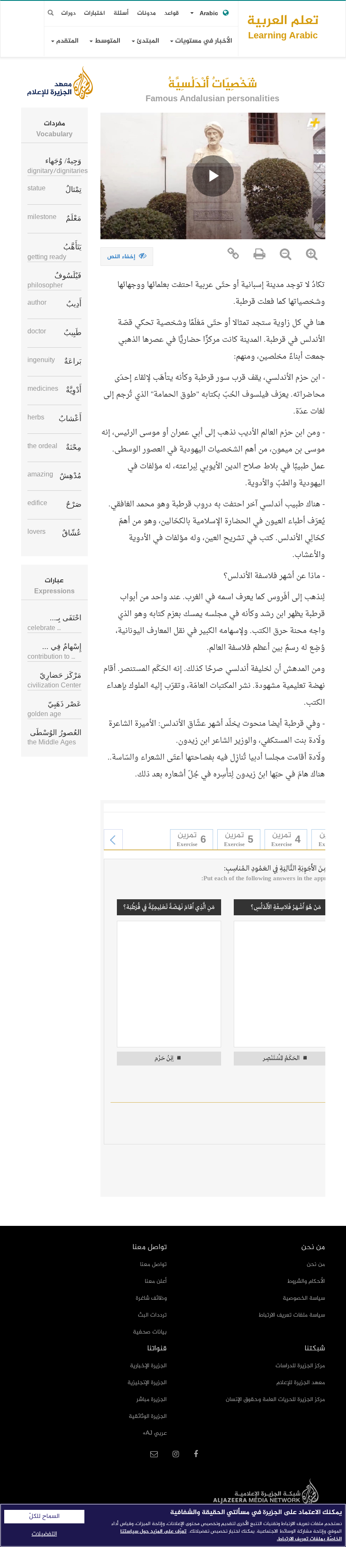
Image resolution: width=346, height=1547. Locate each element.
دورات (68, 13)
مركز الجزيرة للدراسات (300, 1366)
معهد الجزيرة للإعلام (300, 1382)
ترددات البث (152, 1315)
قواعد (171, 13)
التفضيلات (44, 1534)
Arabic (209, 14)
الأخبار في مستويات (202, 41)
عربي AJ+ (155, 1433)
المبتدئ (147, 41)
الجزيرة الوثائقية (148, 1416)
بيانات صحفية (150, 1332)
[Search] (50, 13)
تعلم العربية (283, 27)
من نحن (316, 1264)
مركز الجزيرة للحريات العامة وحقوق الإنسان (275, 1399)
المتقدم (66, 41)
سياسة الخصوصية (304, 1298)
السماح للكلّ (44, 1517)
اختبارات (94, 13)
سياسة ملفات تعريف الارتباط (292, 1315)
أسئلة (121, 13)
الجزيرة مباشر (151, 1399)
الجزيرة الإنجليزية (147, 1382)
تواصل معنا (153, 1264)
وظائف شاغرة (151, 1298)
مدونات (146, 13)
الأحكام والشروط (306, 1281)
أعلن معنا (156, 1281)
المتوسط (106, 41)
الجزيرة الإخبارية (148, 1366)
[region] (173, 1525)
